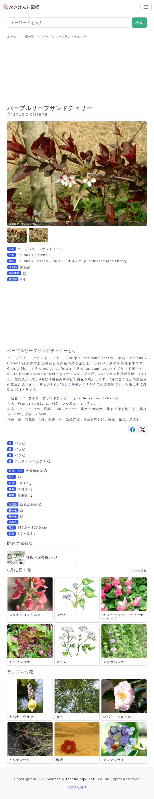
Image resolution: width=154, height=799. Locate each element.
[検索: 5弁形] (29, 482)
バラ (94, 363)
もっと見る (139, 570)
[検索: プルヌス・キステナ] (49, 461)
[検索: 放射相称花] (45, 470)
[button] (17, 235)
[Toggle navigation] (146, 7)
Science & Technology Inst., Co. (75, 779)
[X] (142, 429)
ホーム (12, 36)
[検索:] (19, 476)
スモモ (73, 384)
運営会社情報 (77, 787)
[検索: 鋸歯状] (30, 495)
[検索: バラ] (24, 443)
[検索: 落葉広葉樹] (40, 504)
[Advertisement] (77, 73)
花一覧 (29, 36)
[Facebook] (132, 429)
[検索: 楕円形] (30, 489)
